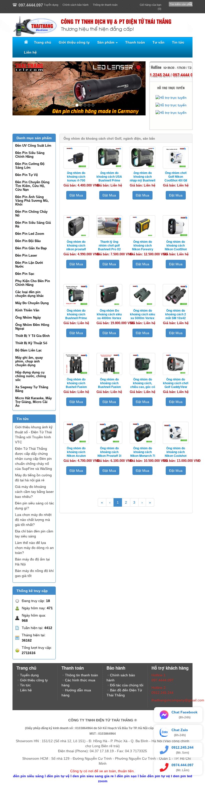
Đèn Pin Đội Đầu (28, 241)
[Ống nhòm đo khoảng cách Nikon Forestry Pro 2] (143, 226)
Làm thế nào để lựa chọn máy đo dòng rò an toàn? (34, 548)
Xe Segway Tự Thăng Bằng (31, 389)
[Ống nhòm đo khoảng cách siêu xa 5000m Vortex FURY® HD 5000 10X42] (143, 295)
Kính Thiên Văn (27, 310)
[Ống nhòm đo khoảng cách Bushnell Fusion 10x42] (109, 364)
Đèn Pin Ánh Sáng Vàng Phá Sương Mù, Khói (32, 200)
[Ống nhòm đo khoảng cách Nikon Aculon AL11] (76, 433)
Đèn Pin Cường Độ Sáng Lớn (29, 165)
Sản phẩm (106, 42)
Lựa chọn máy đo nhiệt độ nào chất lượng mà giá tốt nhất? (33, 520)
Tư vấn (158, 42)
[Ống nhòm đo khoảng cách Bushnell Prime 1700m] (76, 295)
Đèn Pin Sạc (24, 274)
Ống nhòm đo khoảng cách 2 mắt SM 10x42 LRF (175, 316)
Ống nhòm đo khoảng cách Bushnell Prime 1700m (76, 316)
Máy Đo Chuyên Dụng (32, 303)
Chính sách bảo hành (75, 4)
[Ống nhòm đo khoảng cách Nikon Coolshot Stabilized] (175, 433)
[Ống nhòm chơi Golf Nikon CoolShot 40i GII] (175, 157)
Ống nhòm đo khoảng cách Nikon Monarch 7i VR (142, 454)
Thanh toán (135, 42)
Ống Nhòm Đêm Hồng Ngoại (32, 326)
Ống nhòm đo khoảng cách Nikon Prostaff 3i (109, 452)
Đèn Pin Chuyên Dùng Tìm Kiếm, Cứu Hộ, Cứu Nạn (32, 185)
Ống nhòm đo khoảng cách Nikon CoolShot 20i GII (176, 247)
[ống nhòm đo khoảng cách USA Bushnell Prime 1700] (109, 157)
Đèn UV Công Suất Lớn (33, 145)
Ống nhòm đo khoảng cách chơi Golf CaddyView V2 (175, 385)
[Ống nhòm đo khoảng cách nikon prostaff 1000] (76, 226)
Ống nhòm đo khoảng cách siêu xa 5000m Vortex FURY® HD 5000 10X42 (142, 318)
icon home (25, 42)
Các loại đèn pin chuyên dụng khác (29, 294)
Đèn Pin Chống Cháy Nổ (31, 213)
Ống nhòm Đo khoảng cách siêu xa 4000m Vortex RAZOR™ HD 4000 (109, 318)
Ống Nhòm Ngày (28, 317)
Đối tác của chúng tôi (126, 685)
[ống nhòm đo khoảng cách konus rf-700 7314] (76, 157)
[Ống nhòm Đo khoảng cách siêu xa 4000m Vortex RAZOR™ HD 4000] (109, 295)
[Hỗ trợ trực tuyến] (171, 98)
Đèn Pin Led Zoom (29, 234)
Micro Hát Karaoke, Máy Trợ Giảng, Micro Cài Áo (33, 402)
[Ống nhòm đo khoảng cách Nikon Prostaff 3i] (109, 433)
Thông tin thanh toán (105, 4)
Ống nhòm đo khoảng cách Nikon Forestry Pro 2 (142, 247)
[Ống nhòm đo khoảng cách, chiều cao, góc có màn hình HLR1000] (143, 364)
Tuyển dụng (51, 4)
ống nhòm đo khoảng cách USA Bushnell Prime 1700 (109, 178)
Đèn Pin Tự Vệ (26, 175)
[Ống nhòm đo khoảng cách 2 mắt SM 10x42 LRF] (175, 295)
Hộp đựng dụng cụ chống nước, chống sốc (30, 376)
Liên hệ (30, 52)
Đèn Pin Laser (26, 255)
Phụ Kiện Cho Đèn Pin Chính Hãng (32, 283)
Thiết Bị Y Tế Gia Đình (32, 336)
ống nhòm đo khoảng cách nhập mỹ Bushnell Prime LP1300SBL (142, 180)
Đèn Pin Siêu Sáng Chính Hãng (29, 154)
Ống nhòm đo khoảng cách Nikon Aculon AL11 (76, 454)
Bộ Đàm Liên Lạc (28, 350)
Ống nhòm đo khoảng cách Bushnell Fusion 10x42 (109, 385)
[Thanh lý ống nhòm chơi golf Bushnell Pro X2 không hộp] (109, 226)
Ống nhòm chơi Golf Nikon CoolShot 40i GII (175, 176)
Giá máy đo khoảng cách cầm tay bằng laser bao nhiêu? (34, 492)
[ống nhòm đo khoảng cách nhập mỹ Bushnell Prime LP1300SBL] (143, 157)
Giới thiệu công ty (74, 42)
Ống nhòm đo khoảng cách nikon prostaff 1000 (76, 247)
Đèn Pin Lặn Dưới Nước (29, 264)
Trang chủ (42, 42)
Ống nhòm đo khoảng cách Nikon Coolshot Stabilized (175, 454)
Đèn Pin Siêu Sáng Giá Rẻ (33, 224)
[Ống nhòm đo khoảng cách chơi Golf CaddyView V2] (175, 364)
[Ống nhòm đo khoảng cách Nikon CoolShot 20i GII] (175, 226)
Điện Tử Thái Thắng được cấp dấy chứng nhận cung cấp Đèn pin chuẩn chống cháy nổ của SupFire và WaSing (33, 459)
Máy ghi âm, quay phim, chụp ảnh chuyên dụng (29, 361)
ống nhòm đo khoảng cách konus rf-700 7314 (76, 178)
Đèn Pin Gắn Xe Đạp (31, 248)
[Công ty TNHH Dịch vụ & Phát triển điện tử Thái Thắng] (102, 25)
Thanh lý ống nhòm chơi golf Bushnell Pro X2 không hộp (109, 247)
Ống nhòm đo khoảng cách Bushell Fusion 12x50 (76, 385)
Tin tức (178, 42)
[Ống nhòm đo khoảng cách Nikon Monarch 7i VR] (143, 433)
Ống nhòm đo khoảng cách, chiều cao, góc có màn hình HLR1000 (142, 387)
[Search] (189, 3)
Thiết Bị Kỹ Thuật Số (31, 343)
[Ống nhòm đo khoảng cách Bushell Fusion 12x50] (76, 364)
